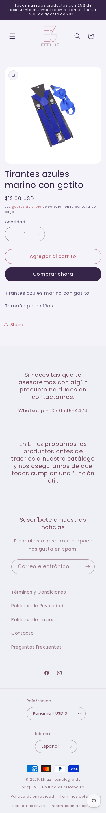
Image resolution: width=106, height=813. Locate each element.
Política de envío (28, 805)
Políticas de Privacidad (37, 606)
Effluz (46, 779)
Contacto (22, 633)
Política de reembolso (63, 787)
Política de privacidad (32, 796)
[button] (12, 36)
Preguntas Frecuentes (36, 647)
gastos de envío (27, 206)
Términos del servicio (80, 796)
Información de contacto (75, 805)
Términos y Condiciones (38, 592)
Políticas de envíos (33, 619)
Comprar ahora (53, 274)
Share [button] (16, 325)
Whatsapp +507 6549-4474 (53, 410)
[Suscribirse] (87, 566)
